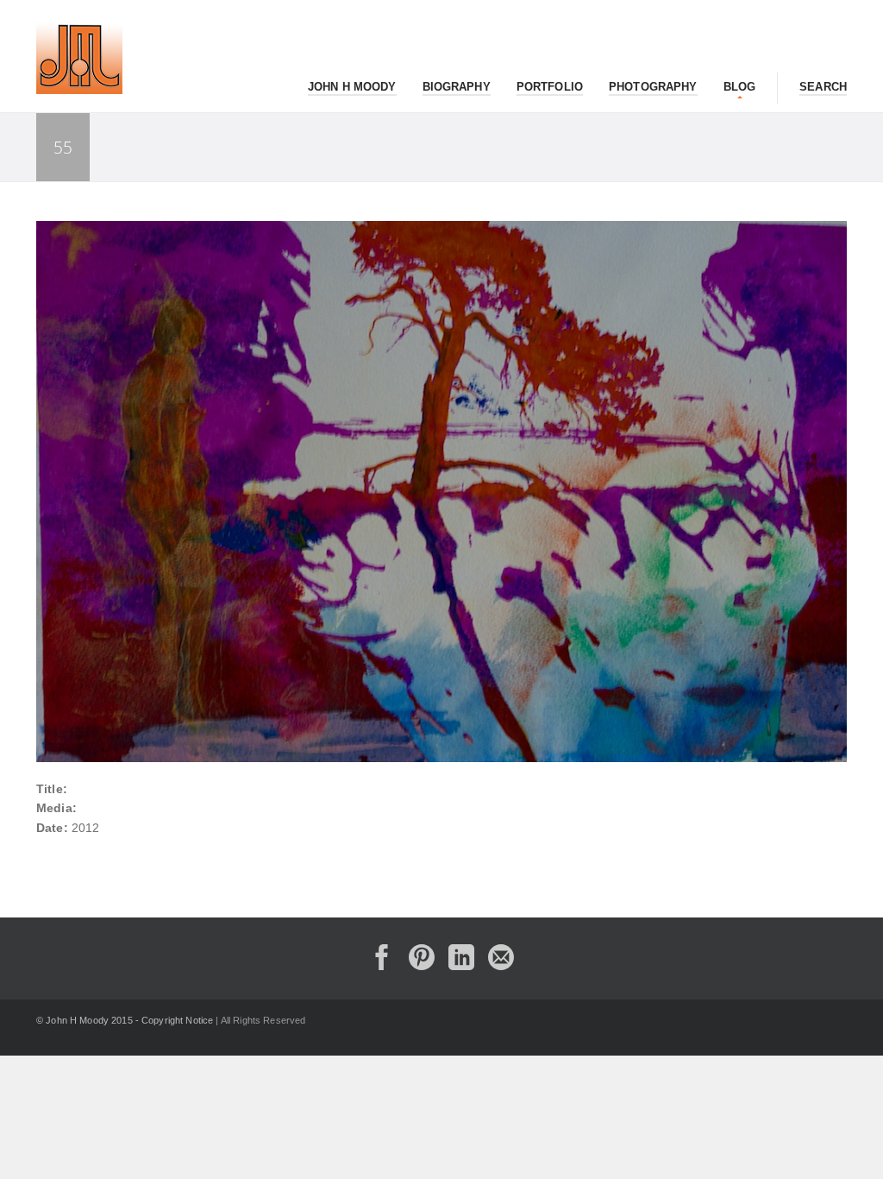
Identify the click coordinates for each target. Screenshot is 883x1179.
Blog (739, 86)
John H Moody (352, 86)
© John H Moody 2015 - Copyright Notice (124, 1020)
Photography (653, 86)
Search (823, 86)
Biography (457, 86)
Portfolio (550, 86)
